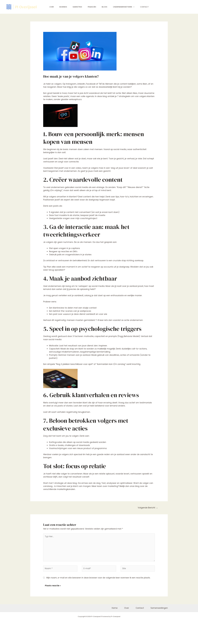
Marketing (77, 7)
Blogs (104, 7)
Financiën (92, 7)
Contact (144, 7)
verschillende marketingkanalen (59, 489)
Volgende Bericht (148, 507)
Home (115, 608)
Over (51, 7)
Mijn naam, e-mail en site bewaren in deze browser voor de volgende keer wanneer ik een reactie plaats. (98, 577)
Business (63, 7)
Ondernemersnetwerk (122, 7)
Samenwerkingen (159, 608)
